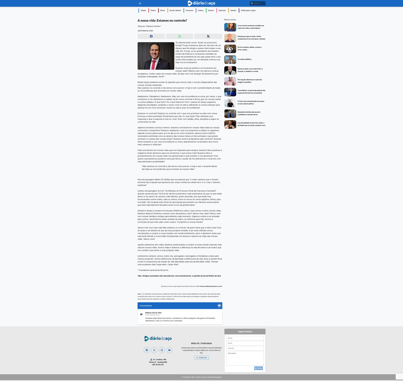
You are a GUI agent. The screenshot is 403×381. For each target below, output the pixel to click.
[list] (180, 317)
